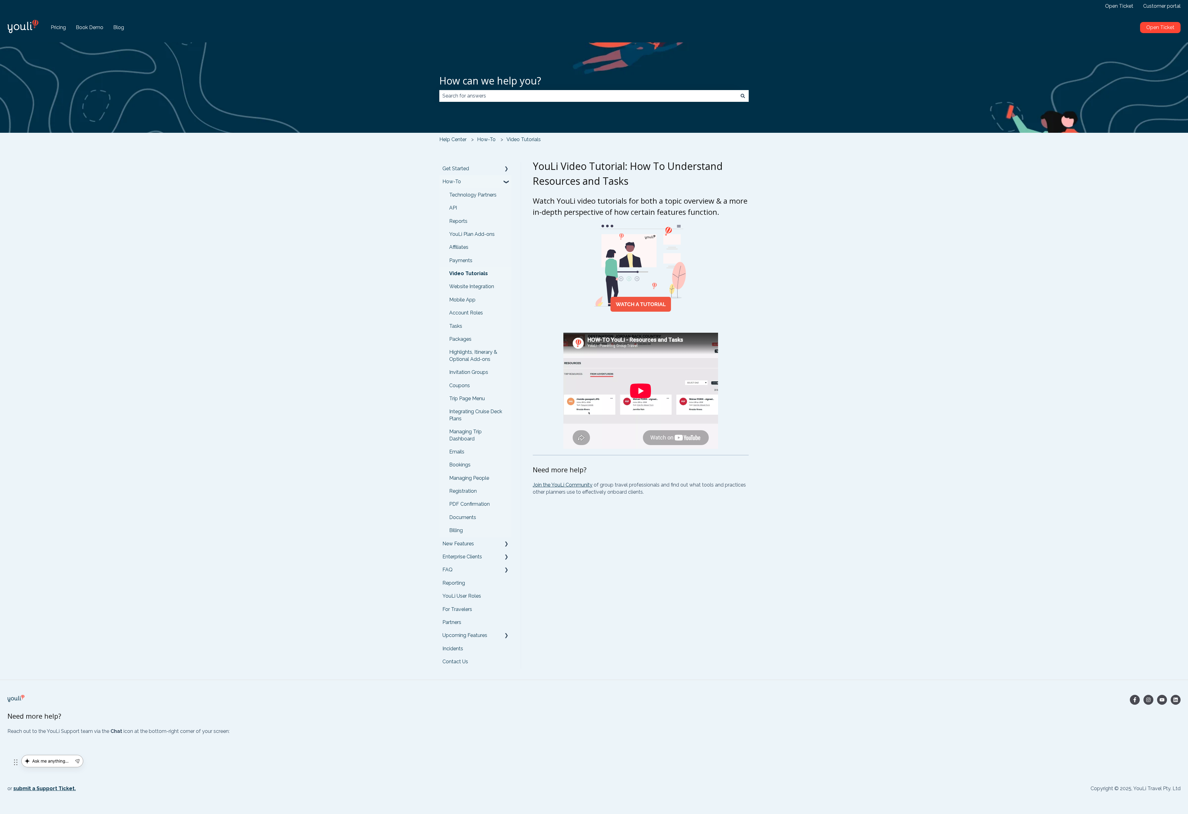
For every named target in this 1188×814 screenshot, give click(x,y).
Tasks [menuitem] (455, 326)
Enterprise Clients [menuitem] (462, 557)
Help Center (453, 139)
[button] (506, 169)
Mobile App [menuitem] (462, 300)
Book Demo (89, 27)
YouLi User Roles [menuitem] (461, 596)
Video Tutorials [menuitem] (468, 273)
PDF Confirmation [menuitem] (469, 504)
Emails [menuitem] (456, 452)
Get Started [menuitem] (455, 168)
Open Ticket (1119, 6)
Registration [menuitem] (463, 491)
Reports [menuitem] (458, 221)
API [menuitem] (453, 208)
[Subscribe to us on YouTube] (1162, 700)
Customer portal (1162, 6)
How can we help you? (490, 80)
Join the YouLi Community (562, 485)
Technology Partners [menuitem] (473, 195)
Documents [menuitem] (462, 517)
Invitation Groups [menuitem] (468, 372)
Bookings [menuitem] (460, 465)
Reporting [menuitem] (453, 583)
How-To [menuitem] (451, 181)
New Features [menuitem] (458, 544)
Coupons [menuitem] (459, 385)
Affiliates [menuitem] (458, 247)
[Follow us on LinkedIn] (1176, 700)
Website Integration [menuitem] (471, 286)
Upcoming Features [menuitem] (464, 635)
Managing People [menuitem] (469, 478)
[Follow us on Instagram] (1148, 700)
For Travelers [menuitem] (457, 609)
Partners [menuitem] (451, 622)
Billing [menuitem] (456, 530)
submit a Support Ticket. (44, 788)
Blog (118, 27)
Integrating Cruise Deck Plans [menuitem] (475, 415)
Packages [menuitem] (460, 339)
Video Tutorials (523, 139)
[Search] (743, 96)
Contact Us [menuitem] (455, 662)
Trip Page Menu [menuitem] (467, 398)
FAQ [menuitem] (447, 570)
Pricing (58, 27)
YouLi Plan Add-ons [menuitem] (472, 234)
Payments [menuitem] (460, 260)
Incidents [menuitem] (452, 649)
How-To (486, 139)
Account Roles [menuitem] (466, 313)
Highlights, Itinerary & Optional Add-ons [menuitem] (473, 355)
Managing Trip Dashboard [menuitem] (465, 435)
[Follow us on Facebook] (1135, 700)
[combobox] (588, 96)
